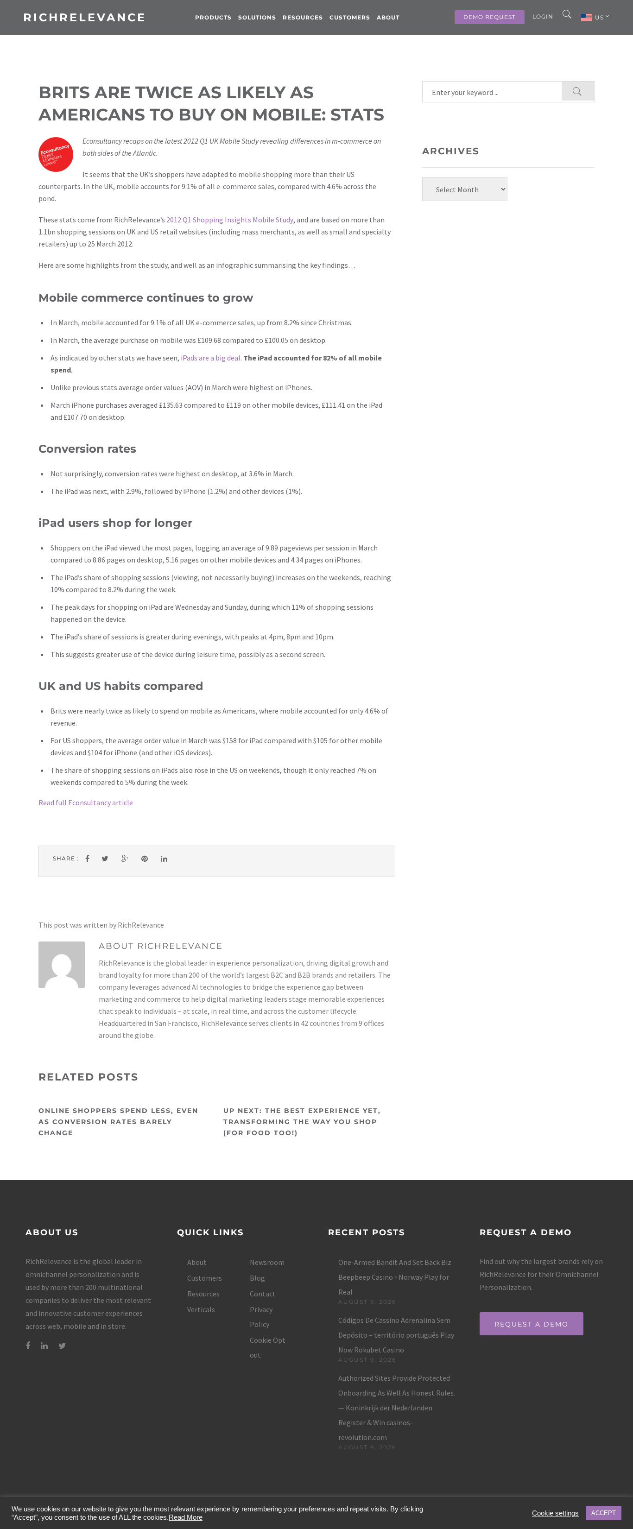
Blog (257, 1278)
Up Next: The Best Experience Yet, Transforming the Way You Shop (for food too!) (302, 1121)
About (388, 17)
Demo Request (489, 16)
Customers (349, 17)
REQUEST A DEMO (531, 1324)
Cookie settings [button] (555, 1513)
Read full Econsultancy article (85, 802)
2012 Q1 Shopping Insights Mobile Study (229, 219)
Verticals (201, 1309)
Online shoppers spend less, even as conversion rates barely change (118, 1121)
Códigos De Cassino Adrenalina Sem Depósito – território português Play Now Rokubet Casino (396, 1334)
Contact (263, 1293)
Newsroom (267, 1262)
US (600, 17)
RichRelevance (84, 17)
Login (542, 16)
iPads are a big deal (211, 357)
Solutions (257, 17)
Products (213, 17)
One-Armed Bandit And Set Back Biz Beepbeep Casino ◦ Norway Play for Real (394, 1276)
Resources (303, 17)
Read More (186, 1517)
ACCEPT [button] (603, 1513)
